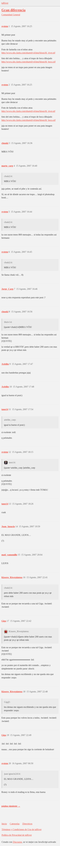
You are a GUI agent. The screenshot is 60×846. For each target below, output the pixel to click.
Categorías (15, 823)
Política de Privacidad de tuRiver (17, 835)
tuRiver (4, 3)
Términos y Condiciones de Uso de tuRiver (22, 829)
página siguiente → (10, 806)
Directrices (27, 823)
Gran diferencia (13, 10)
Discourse (17, 842)
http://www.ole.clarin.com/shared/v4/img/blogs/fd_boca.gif (28, 61)
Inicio (4, 823)
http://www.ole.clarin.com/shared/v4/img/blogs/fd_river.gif (28, 53)
